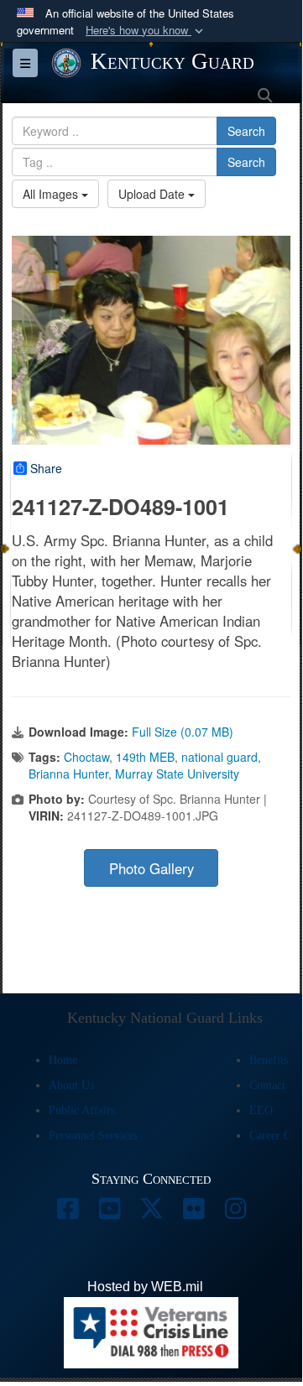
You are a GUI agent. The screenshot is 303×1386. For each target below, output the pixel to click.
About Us (71, 1085)
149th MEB (145, 756)
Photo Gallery (151, 868)
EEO (261, 1110)
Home (63, 1060)
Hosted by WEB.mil (145, 1286)
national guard (219, 756)
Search (246, 130)
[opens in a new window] (67, 1213)
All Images (52, 193)
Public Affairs (82, 1110)
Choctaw (86, 756)
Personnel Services (93, 1135)
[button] (146, 30)
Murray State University (177, 773)
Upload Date (153, 193)
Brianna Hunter (68, 773)
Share (46, 468)
